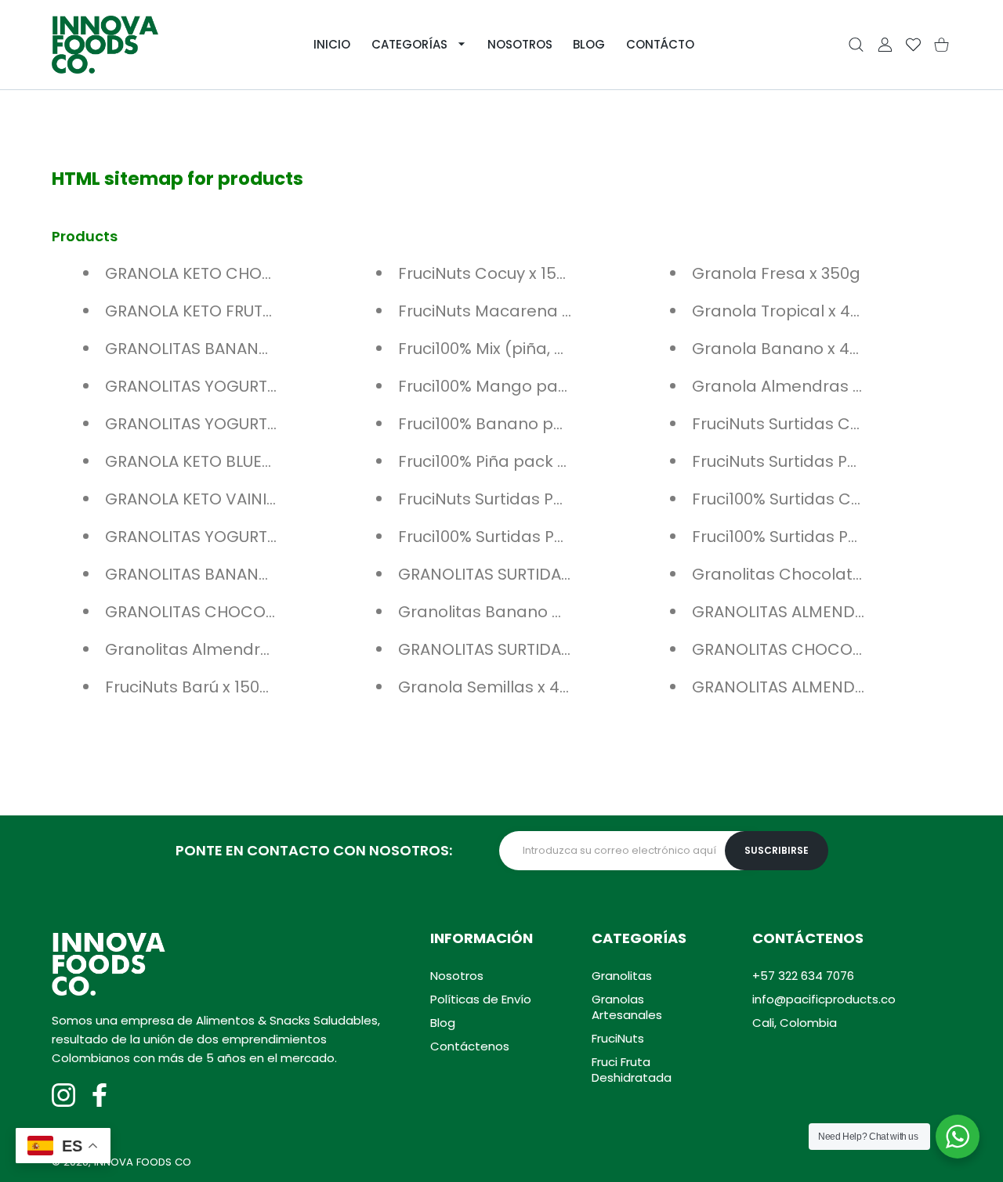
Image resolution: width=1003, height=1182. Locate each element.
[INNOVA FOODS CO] (105, 45)
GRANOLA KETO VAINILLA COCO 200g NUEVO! (278, 499)
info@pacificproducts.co (824, 999)
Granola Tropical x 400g (786, 311)
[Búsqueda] (856, 45)
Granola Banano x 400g (785, 349)
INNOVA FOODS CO (142, 1162)
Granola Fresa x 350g (776, 273)
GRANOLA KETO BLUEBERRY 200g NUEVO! (260, 461)
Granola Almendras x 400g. (799, 386)
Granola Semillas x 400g (493, 687)
